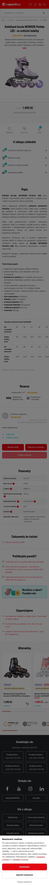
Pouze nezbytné (24, 882)
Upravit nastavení (24, 875)
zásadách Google (20, 859)
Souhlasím (24, 867)
